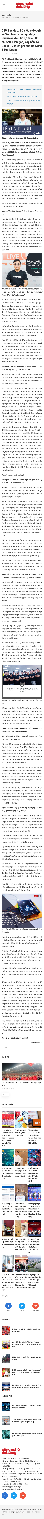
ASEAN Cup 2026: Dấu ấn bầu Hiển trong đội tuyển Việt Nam (21, 1084)
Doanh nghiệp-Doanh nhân (20, 18)
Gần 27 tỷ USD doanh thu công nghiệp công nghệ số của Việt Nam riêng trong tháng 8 (21, 1210)
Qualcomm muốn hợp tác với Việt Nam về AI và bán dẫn (8, 1243)
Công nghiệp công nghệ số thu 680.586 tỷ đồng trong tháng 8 (21, 1172)
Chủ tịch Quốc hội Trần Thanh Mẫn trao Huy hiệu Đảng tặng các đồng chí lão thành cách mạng (21, 1281)
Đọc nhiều (6, 1320)
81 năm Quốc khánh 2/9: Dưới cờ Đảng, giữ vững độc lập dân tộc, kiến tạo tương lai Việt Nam (8, 1138)
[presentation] (3, 1095)
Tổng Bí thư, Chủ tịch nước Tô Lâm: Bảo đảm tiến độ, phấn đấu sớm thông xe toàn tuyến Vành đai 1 (8, 1282)
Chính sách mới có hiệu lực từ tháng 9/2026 (20, 1132)
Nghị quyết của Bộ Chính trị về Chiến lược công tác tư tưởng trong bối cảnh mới (34, 1245)
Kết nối (4, 1296)
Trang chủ (5, 18)
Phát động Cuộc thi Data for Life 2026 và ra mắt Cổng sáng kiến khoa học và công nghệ (34, 1210)
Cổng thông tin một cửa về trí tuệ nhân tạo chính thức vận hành (7, 1209)
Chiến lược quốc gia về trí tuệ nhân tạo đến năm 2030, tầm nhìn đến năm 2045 (34, 1174)
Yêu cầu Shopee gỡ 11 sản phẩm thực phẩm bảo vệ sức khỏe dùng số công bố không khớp (34, 1136)
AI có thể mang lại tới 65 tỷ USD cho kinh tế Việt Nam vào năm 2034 (7, 1173)
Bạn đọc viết (7, 1396)
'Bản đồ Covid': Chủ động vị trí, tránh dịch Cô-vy (22, 96)
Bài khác (5, 1057)
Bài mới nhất (7, 1104)
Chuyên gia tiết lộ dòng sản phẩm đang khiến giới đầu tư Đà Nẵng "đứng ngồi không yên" (34, 1281)
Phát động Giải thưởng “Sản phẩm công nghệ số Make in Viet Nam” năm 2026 (21, 1244)
